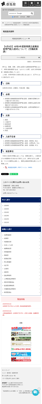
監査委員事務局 (9, 285)
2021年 (6, 222)
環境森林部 (7, 252)
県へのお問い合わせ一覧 (8, 375)
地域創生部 (7, 242)
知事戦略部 (7, 235)
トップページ (8, 23)
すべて (16, 17)
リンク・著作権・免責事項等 (10, 373)
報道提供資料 (17, 23)
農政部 (6, 255)
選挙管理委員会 (9, 282)
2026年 (6, 205)
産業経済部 (7, 258)
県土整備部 (7, 262)
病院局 (6, 272)
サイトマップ (5, 370)
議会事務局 (7, 275)
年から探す (6, 200)
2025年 (6, 209)
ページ (22, 17)
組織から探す (7, 229)
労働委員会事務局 (10, 289)
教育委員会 (7, 292)
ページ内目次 (21, 57)
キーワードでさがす (8, 10)
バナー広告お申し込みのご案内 (10, 378)
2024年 (6, 212)
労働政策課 (6, 185)
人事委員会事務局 (10, 279)
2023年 (6, 215)
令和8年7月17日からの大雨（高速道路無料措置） (17, 306)
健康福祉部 (7, 248)
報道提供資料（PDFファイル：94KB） (20, 167)
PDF (28, 17)
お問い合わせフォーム (10, 193)
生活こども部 (8, 245)
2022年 (6, 219)
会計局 (6, 265)
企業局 (6, 269)
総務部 (6, 238)
